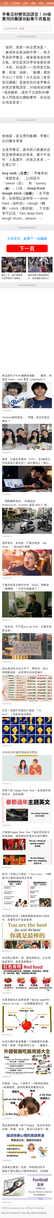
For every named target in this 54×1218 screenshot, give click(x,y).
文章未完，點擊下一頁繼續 (27, 238)
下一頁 (27, 248)
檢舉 (21, 28)
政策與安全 (15, 1213)
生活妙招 (15, 3)
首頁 (6, 3)
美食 (41, 3)
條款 (24, 1213)
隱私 (28, 1213)
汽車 (25, 3)
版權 (33, 1213)
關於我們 (6, 1213)
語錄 (33, 3)
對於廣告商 (41, 1213)
